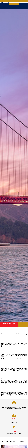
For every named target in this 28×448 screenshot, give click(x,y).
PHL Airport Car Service (4, 2)
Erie (23, 4)
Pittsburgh (9, 2)
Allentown (5, 4)
